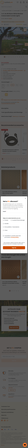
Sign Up (14, 247)
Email (4, 211)
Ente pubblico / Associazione (11, 227)
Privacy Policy (15, 237)
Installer (6, 223)
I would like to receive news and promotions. (12, 236)
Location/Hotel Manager (18, 220)
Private (6, 220)
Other (6, 230)
